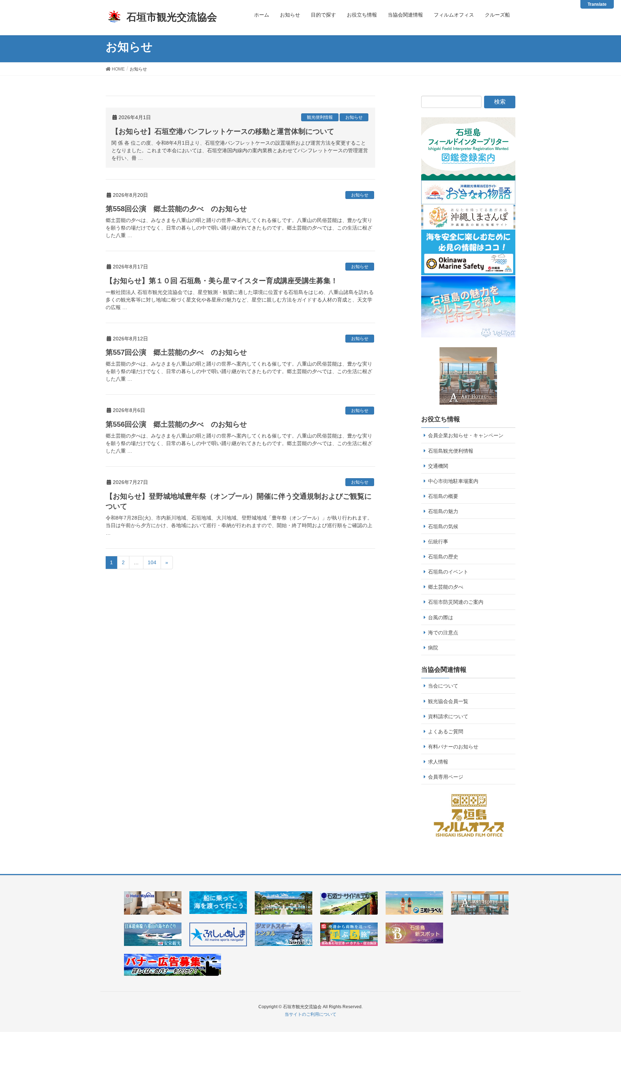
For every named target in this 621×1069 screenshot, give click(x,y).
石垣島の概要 (443, 496)
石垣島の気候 (443, 526)
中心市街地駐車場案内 (453, 481)
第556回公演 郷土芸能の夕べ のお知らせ (176, 424)
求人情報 (438, 762)
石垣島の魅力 (443, 511)
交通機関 (438, 466)
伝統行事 (438, 541)
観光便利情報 (320, 117)
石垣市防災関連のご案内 (455, 602)
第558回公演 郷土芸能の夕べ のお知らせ (176, 209)
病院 (433, 648)
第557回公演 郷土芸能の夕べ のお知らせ (176, 352)
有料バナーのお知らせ (453, 746)
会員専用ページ (445, 777)
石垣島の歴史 (443, 557)
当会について (443, 686)
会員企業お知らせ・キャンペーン (465, 435)
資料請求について (448, 716)
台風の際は (440, 617)
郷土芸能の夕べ (445, 587)
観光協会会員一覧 (448, 701)
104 (152, 562)
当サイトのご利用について (310, 1014)
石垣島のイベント (448, 572)
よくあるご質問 (445, 731)
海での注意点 (443, 632)
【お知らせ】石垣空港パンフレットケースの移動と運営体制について (222, 131)
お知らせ (354, 117)
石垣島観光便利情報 (450, 451)
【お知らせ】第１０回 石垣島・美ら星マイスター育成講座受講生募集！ (222, 281)
